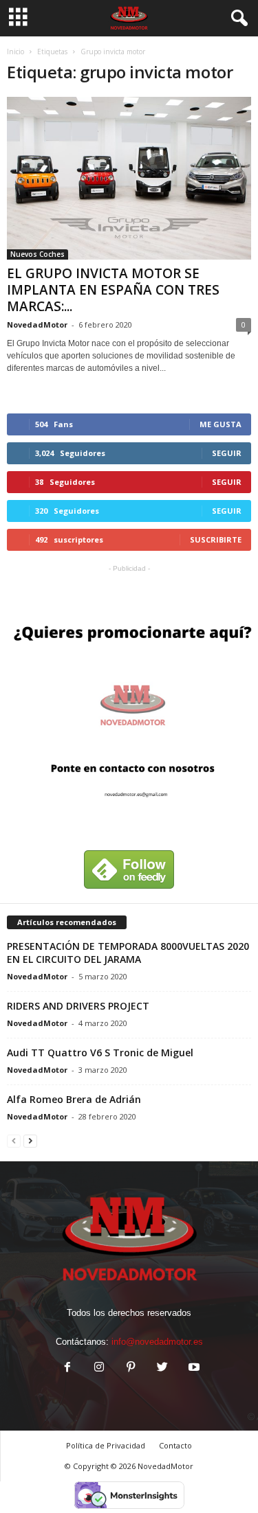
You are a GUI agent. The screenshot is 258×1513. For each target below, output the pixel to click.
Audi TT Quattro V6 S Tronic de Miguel (100, 1052)
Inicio (15, 51)
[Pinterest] (131, 1368)
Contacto (175, 1445)
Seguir (226, 453)
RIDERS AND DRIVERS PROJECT (78, 1005)
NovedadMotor (37, 324)
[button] (237, 18)
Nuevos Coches (37, 254)
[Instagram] (99, 1368)
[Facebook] (67, 1368)
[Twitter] (162, 1368)
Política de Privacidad (105, 1445)
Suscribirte (215, 539)
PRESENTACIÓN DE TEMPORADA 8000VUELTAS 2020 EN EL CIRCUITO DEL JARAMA (128, 953)
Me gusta (220, 424)
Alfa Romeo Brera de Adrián (74, 1099)
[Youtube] (192, 1368)
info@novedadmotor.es (157, 1341)
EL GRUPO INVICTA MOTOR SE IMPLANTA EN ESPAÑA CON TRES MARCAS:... (113, 289)
